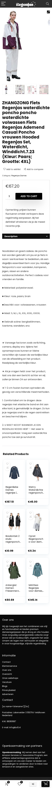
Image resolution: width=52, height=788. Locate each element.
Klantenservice (9, 666)
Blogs (4, 686)
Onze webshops (10, 678)
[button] (48, 12)
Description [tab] (10, 236)
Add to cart (29, 196)
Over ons (6, 670)
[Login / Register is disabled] (32, 784)
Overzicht (7, 674)
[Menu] (3, 4)
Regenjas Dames (19, 175)
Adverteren (7, 694)
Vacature (7, 682)
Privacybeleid (8, 690)
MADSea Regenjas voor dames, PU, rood (36, 589)
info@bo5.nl (15, 727)
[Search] (47, 4)
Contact (6, 662)
